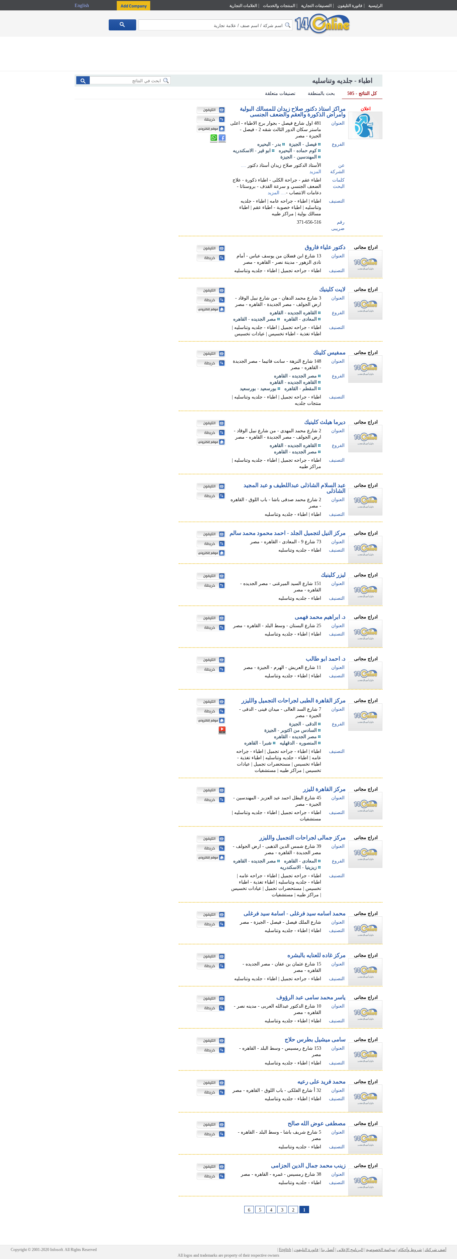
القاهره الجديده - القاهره (293, 312)
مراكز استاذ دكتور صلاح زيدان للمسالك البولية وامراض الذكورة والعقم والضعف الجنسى (293, 112)
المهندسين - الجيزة (298, 156)
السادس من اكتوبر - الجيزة (290, 730)
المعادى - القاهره (300, 319)
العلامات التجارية (243, 5)
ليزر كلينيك (333, 575)
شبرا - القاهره (258, 743)
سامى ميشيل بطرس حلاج (315, 1039)
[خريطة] (209, 120)
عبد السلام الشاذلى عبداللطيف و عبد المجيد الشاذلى (295, 488)
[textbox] (215, 24)
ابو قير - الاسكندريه (252, 150)
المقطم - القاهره (300, 388)
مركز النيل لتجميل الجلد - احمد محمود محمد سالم (288, 533)
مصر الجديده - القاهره (254, 319)
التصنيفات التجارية (316, 5)
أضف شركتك (435, 1249)
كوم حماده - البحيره (298, 150)
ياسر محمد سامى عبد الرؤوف (311, 997)
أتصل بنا (327, 1249)
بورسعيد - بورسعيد (258, 388)
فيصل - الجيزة (303, 144)
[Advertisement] (411, 142)
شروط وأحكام (410, 1249)
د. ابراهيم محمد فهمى (320, 617)
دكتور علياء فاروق (325, 247)
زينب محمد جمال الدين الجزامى (308, 1165)
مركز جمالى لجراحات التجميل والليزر (302, 837)
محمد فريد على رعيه (321, 1081)
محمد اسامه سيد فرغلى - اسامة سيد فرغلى (295, 913)
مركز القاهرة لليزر (324, 789)
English (82, 5)
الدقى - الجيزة (303, 723)
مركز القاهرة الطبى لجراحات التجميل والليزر (294, 700)
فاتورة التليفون (350, 5)
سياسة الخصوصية (380, 1249)
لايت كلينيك (332, 289)
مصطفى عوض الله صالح (317, 1123)
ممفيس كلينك (329, 352)
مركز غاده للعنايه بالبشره (316, 955)
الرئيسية (375, 5)
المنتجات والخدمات (279, 5)
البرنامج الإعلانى (350, 1249)
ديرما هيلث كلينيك (325, 422)
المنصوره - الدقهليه (298, 743)
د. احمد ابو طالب (326, 659)
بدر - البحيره (269, 144)
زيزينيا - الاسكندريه (298, 867)
